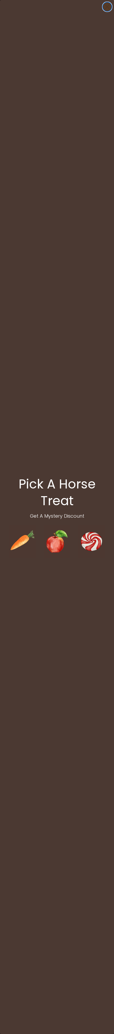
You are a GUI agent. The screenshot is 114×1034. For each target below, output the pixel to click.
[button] (22, 541)
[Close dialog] (107, 6)
